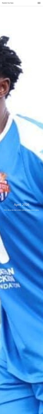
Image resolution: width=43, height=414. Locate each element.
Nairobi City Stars (7, 3)
